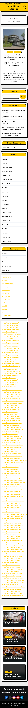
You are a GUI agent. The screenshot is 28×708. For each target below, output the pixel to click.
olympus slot (6, 290)
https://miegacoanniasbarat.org (11, 527)
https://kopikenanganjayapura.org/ (12, 334)
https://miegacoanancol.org (10, 584)
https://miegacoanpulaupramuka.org (13, 401)
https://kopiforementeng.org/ (11, 357)
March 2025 (5, 204)
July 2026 (5, 159)
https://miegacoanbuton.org (10, 543)
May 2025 (5, 196)
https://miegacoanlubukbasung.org (12, 456)
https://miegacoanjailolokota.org (11, 565)
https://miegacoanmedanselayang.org (13, 482)
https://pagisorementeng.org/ (11, 346)
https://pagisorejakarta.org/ (10, 343)
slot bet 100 (5, 293)
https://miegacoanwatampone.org (12, 554)
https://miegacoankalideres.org (11, 443)
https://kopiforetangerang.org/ (11, 336)
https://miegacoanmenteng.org (11, 447)
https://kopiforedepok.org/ (10, 375)
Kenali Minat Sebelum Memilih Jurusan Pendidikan (12, 623)
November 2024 (7, 216)
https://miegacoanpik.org (9, 449)
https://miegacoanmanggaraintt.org (12, 525)
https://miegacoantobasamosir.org (12, 540)
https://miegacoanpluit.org (10, 451)
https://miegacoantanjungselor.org (12, 462)
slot (3, 312)
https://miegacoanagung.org (10, 407)
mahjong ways (6, 277)
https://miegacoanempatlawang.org (12, 549)
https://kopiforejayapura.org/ (11, 329)
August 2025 (6, 184)
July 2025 (5, 188)
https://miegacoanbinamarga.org (12, 423)
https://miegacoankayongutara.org (12, 496)
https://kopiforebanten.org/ (10, 323)
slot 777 (4, 306)
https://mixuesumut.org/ (9, 386)
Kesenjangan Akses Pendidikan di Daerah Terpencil (12, 641)
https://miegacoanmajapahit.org (11, 491)
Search (14, 91)
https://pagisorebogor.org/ (10, 369)
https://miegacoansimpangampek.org (13, 551)
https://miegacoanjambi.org (10, 467)
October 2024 (6, 220)
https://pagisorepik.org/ (9, 338)
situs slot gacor (6, 296)
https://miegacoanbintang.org (11, 507)
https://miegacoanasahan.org (11, 547)
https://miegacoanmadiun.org (11, 591)
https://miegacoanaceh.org (10, 412)
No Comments (15, 65)
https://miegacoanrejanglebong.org (12, 545)
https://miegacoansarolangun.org (12, 573)
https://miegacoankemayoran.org (12, 427)
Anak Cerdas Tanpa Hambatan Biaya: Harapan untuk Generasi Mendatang (14, 676)
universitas (5, 270)
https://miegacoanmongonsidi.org (12, 480)
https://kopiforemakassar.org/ (11, 366)
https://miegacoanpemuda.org (11, 394)
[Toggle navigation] (2, 7)
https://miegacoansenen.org (10, 425)
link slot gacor (6, 287)
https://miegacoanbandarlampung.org (13, 465)
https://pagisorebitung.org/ (10, 350)
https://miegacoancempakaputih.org (13, 580)
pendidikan (18, 52)
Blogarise (22, 703)
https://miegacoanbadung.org (11, 532)
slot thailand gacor (7, 283)
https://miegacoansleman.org (11, 476)
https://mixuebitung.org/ (9, 332)
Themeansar (14, 705)
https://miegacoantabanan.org (11, 534)
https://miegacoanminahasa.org (11, 471)
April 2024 (5, 233)
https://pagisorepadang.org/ (10, 352)
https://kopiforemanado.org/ (10, 382)
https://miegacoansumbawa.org (11, 560)
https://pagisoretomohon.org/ (11, 348)
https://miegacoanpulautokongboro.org (13, 501)
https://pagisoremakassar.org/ (11, 340)
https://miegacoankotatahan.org (11, 416)
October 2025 (6, 175)
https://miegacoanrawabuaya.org (12, 436)
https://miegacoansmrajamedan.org (12, 595)
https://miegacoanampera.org (11, 420)
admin (9, 63)
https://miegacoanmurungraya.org (12, 518)
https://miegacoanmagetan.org (11, 529)
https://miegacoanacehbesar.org (11, 536)
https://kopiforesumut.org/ (10, 327)
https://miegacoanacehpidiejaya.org (12, 567)
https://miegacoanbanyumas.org (11, 503)
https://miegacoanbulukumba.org (12, 505)
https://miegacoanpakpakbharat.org (12, 569)
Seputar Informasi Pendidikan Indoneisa (13, 6)
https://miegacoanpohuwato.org (11, 499)
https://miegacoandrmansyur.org (12, 593)
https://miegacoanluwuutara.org (11, 538)
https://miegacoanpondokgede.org (12, 445)
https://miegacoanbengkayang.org (12, 578)
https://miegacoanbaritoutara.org (12, 556)
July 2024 (5, 229)
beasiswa (10, 52)
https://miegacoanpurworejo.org (11, 558)
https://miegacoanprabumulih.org (12, 403)
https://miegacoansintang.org (11, 398)
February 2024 (6, 237)
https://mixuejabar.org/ (9, 384)
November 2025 (7, 171)
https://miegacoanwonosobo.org (11, 418)
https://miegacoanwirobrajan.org (12, 487)
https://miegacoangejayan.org (11, 392)
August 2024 (6, 225)
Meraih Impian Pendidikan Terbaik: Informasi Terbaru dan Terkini (14, 57)
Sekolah (4, 262)
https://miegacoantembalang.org (12, 489)
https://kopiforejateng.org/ (10, 325)
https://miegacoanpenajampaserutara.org (14, 460)
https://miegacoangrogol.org (10, 440)
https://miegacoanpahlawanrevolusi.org (14, 587)
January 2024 (6, 241)
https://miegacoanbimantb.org (11, 521)
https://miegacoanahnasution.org (12, 390)
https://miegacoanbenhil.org (10, 432)
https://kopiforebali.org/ (9, 378)
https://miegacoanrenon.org (10, 396)
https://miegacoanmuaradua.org (11, 458)
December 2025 (7, 167)
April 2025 (5, 200)
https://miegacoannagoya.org (11, 478)
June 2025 (5, 192)
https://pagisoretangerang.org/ (11, 371)
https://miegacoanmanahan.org (11, 494)
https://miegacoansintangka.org (11, 510)
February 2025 (6, 208)
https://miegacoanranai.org (10, 414)
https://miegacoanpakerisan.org (11, 589)
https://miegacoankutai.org (10, 562)
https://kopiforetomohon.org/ (11, 363)
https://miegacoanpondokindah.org (12, 438)
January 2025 (6, 212)
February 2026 (6, 163)
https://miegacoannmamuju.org (11, 523)
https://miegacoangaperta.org (11, 484)
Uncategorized (6, 266)
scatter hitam (6, 303)
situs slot (5, 280)
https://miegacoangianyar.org (11, 473)
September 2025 (7, 179)
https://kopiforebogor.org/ (10, 380)
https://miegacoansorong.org (10, 469)
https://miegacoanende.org (10, 405)
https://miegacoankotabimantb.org (12, 429)
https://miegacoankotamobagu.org (12, 516)
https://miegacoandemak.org (10, 571)
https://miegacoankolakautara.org (12, 453)
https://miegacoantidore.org (10, 409)
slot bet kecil (6, 299)
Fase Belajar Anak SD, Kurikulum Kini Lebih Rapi (13, 657)
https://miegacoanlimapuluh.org (11, 576)
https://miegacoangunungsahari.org (13, 582)
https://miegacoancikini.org (10, 434)
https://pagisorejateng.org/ (10, 355)
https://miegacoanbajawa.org (11, 512)
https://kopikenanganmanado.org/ (12, 373)
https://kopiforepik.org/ (9, 359)
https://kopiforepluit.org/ (9, 361)
